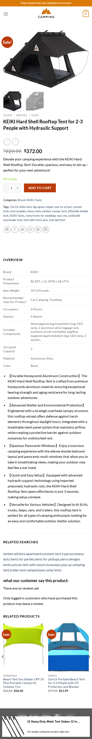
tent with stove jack (36, 220)
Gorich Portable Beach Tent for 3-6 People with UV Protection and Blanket (66, 683)
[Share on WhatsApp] (7, 229)
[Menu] (5, 14)
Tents (38, 200)
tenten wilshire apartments (23, 554)
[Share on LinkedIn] (45, 229)
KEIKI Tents (17, 215)
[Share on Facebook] (14, 229)
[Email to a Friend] (30, 229)
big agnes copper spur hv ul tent (52, 207)
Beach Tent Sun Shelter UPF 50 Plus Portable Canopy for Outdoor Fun (23, 683)
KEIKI (35, 115)
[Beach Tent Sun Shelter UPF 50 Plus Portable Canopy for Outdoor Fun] (23, 647)
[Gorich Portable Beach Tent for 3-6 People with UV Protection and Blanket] (68, 647)
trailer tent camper (23, 570)
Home (7, 115)
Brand (21, 115)
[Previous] (10, 59)
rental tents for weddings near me (46, 215)
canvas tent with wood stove (32, 565)
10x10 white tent (21, 207)
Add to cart (40, 188)
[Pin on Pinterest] (38, 229)
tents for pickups (47, 559)
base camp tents (50, 570)
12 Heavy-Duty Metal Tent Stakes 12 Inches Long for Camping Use (54, 721)
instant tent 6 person (59, 554)
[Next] (82, 59)
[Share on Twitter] (22, 229)
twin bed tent (57, 220)
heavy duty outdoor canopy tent (47, 211)
